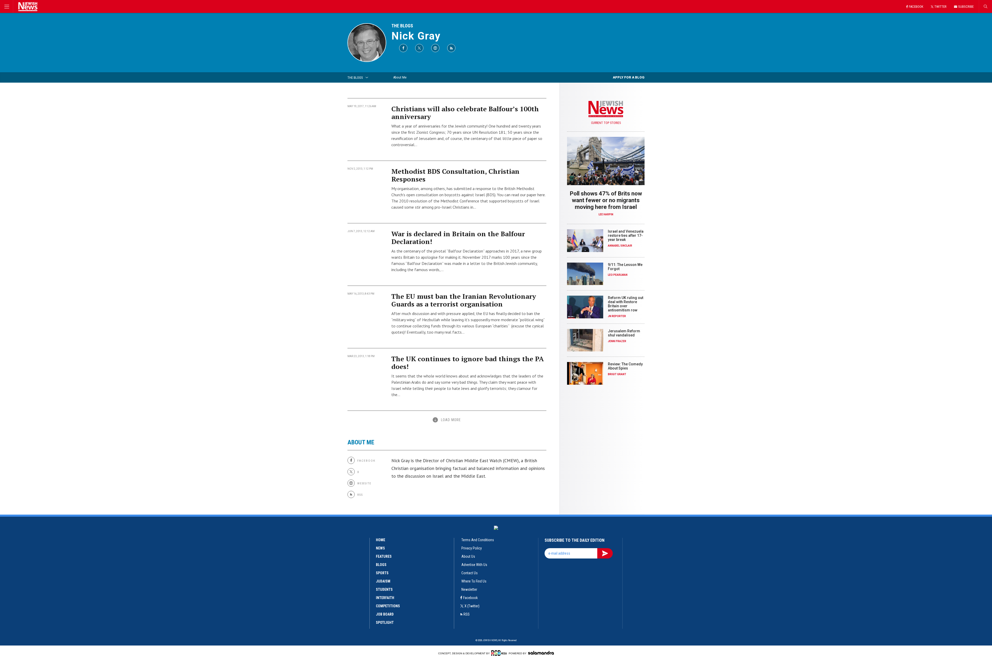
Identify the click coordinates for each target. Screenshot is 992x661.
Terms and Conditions (477, 540)
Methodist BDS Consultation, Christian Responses (455, 175)
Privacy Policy (471, 548)
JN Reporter (617, 316)
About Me (399, 77)
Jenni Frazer (617, 341)
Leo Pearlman (617, 274)
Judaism (383, 581)
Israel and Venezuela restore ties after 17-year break (626, 235)
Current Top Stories (606, 123)
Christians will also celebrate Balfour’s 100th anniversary (465, 112)
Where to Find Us (473, 581)
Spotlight (385, 622)
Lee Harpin (606, 214)
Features (384, 556)
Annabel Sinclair (620, 245)
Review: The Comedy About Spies (625, 366)
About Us (468, 556)
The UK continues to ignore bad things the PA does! (467, 362)
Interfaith (385, 598)
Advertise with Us (474, 565)
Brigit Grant (617, 374)
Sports (382, 573)
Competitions (388, 606)
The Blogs (402, 25)
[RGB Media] (499, 653)
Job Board (385, 614)
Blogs (381, 565)
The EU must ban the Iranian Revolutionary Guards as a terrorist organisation (463, 300)
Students (384, 589)
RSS (466, 614)
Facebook (470, 598)
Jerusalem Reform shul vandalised (624, 333)
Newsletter (469, 589)
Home (380, 540)
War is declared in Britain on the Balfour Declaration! (458, 237)
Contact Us (469, 573)
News (380, 548)
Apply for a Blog (629, 77)
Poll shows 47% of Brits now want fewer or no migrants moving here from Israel (606, 200)
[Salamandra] (541, 653)
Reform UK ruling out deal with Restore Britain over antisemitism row (625, 304)
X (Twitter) (471, 606)
